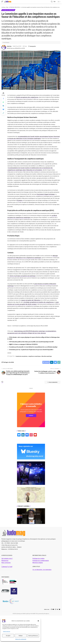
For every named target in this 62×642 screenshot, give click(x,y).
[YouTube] (53, 609)
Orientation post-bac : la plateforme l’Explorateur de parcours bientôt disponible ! (31, 349)
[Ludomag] (7, 1)
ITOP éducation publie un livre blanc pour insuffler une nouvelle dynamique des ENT (31, 341)
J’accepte (31, 518)
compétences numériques (34, 356)
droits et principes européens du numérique (23, 276)
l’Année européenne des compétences (27, 97)
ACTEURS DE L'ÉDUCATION (8, 10)
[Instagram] (55, 609)
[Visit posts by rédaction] (4, 47)
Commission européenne (22, 356)
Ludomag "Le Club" (7, 566)
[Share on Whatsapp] (3, 102)
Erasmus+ (20, 200)
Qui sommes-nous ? (7, 558)
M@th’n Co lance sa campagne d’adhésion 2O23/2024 (23, 344)
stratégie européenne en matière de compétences (39, 302)
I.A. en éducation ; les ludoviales (42, 569)
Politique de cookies (38, 558)
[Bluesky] (59, 609)
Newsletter (5, 560)
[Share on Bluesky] (3, 109)
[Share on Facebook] (3, 98)
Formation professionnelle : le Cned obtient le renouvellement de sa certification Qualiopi (33, 347)
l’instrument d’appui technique (46, 194)
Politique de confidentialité (20, 639)
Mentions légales (38, 562)
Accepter (8, 635)
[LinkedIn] (57, 609)
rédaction (9, 46)
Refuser (21, 635)
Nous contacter (6, 562)
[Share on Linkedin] (3, 106)
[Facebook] (51, 609)
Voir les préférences (33, 635)
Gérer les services (6, 631)
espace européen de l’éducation (30, 300)
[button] (38, 621)
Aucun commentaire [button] (53, 382)
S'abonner (31, 415)
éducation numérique (46, 356)
